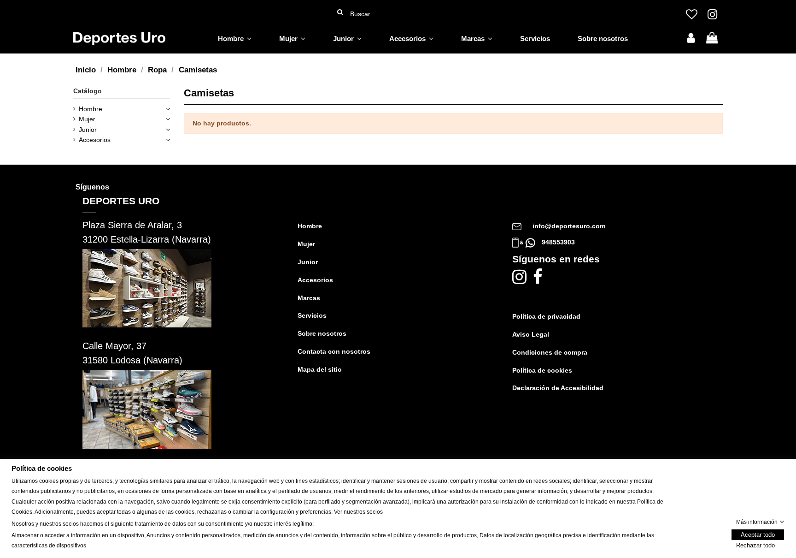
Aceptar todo (758, 535)
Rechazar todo (755, 545)
